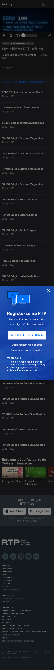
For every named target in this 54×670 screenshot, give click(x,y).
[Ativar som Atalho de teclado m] (17, 666)
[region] (27, 335)
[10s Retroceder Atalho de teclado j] (11, 666)
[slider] (30, 666)
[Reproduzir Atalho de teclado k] (4, 666)
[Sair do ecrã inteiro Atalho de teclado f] (49, 666)
